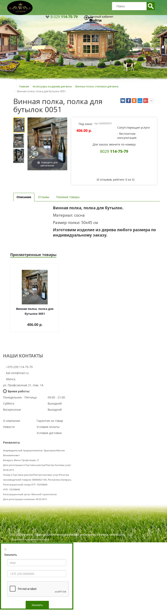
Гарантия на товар (50, 421)
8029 (114, 151)
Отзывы (43, 197)
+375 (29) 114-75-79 (19, 367)
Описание (23, 197)
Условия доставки (49, 433)
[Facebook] (128, 100)
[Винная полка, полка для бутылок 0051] (19, 124)
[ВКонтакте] (122, 100)
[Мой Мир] (139, 100)
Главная (24, 86)
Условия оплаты (48, 427)
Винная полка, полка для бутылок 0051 (34, 311)
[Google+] (145, 100)
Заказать (37, 605)
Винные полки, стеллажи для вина (96, 86)
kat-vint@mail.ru (17, 373)
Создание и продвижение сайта (29, 539)
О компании (11, 421)
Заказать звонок (101, 24)
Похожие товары (68, 197)
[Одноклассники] (134, 100)
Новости (9, 427)
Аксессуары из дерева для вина (52, 86)
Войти (96, 20)
